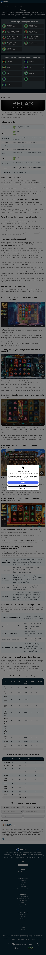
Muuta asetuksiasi (23, 485)
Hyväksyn (23, 482)
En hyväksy (23, 488)
